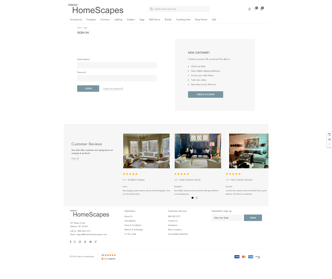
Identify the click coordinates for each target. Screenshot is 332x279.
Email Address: (83, 59)
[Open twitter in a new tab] (75, 242)
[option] (146, 165)
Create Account (206, 94)
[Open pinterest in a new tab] (90, 242)
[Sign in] (249, 9)
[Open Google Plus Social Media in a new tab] (96, 242)
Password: (81, 72)
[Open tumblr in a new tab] (85, 242)
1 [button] (192, 198)
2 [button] (197, 198)
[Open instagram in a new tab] (80, 242)
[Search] (151, 9)
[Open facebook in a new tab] (70, 242)
